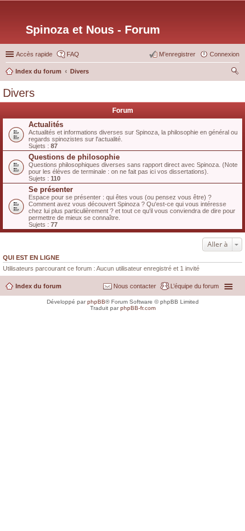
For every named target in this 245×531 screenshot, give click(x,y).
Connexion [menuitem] (224, 54)
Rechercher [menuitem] (234, 72)
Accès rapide (34, 54)
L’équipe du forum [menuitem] (194, 286)
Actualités (45, 124)
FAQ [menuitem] (73, 54)
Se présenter (50, 189)
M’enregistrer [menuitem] (177, 54)
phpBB (96, 302)
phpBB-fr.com (138, 308)
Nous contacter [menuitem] (134, 286)
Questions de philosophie (74, 157)
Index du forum (38, 286)
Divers (19, 93)
